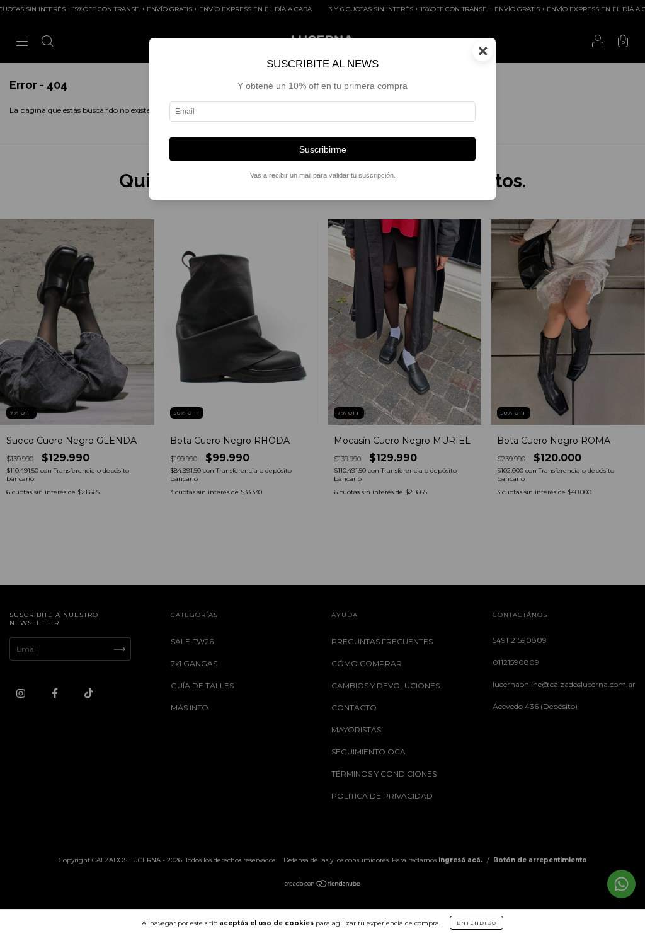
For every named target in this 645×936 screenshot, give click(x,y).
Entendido (476, 923)
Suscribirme (322, 149)
